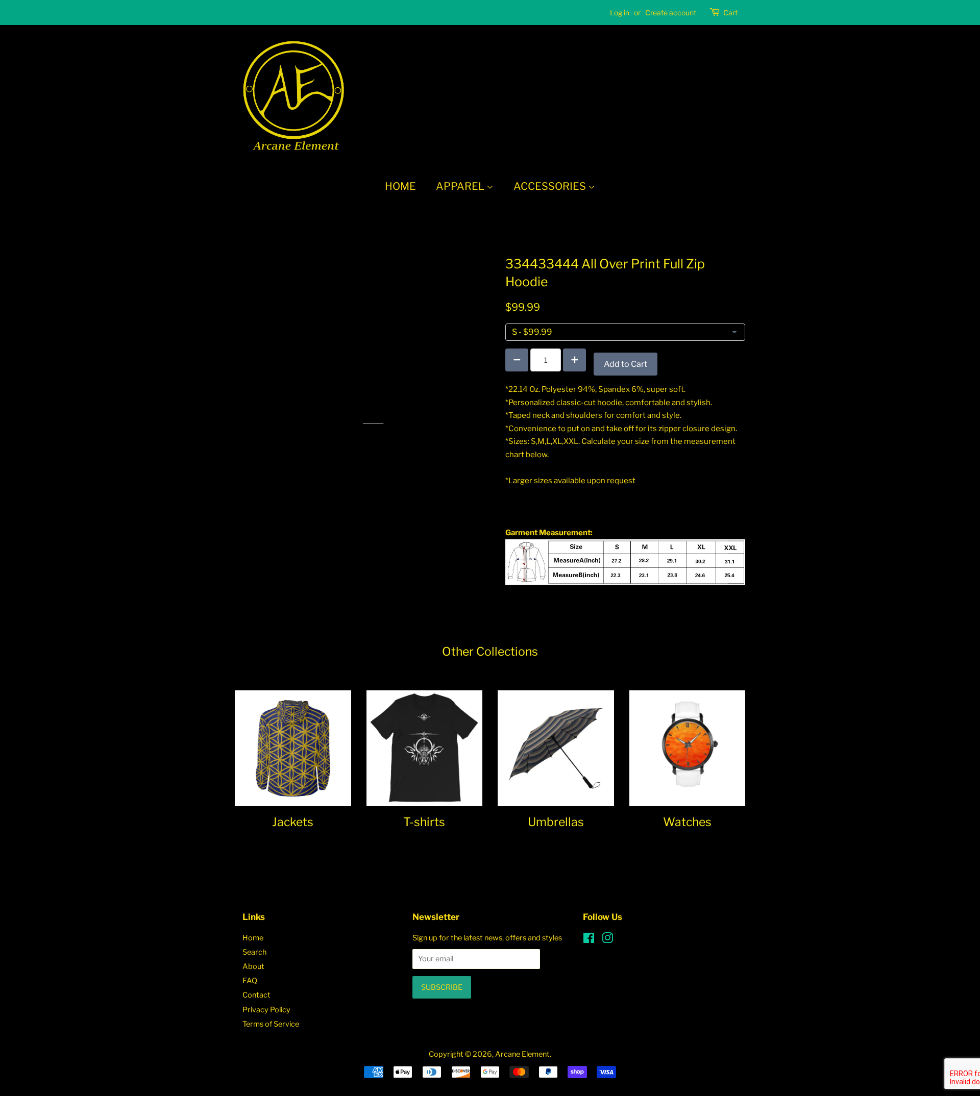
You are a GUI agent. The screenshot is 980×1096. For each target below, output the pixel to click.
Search (254, 952)
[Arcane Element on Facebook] (589, 939)
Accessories (550, 186)
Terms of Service (270, 1024)
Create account (670, 12)
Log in (619, 12)
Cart (730, 12)
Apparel (461, 186)
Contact (256, 995)
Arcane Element (522, 1054)
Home (400, 186)
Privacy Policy (266, 1009)
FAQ (249, 980)
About (253, 966)
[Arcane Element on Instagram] (607, 939)
